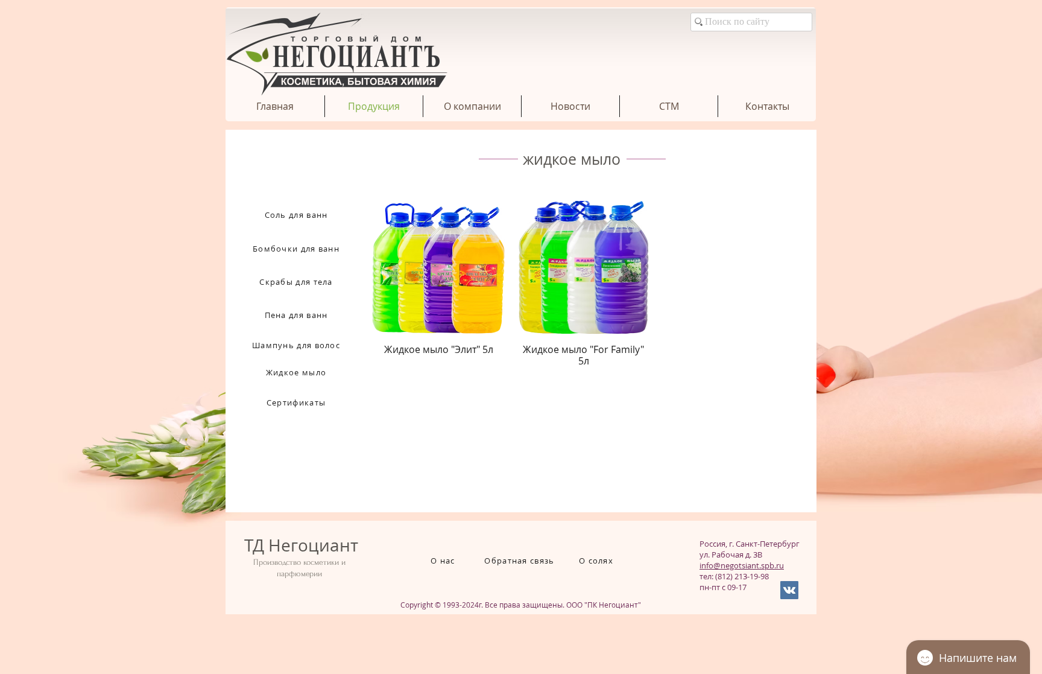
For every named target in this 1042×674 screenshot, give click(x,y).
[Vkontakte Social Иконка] (789, 590)
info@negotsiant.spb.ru (741, 565)
